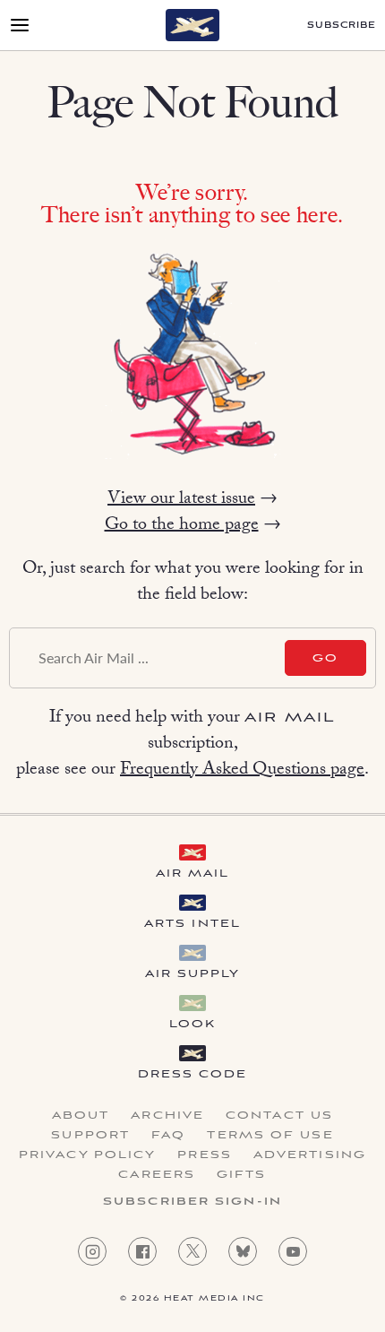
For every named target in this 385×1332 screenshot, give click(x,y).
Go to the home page (182, 526)
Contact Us (279, 1116)
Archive (167, 1116)
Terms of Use (270, 1135)
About (81, 1116)
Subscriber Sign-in (192, 1202)
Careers (156, 1175)
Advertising (309, 1155)
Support (90, 1135)
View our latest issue (181, 500)
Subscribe (341, 25)
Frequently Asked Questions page (242, 771)
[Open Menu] (19, 25)
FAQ (168, 1135)
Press (204, 1155)
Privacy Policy (87, 1155)
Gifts (242, 1175)
